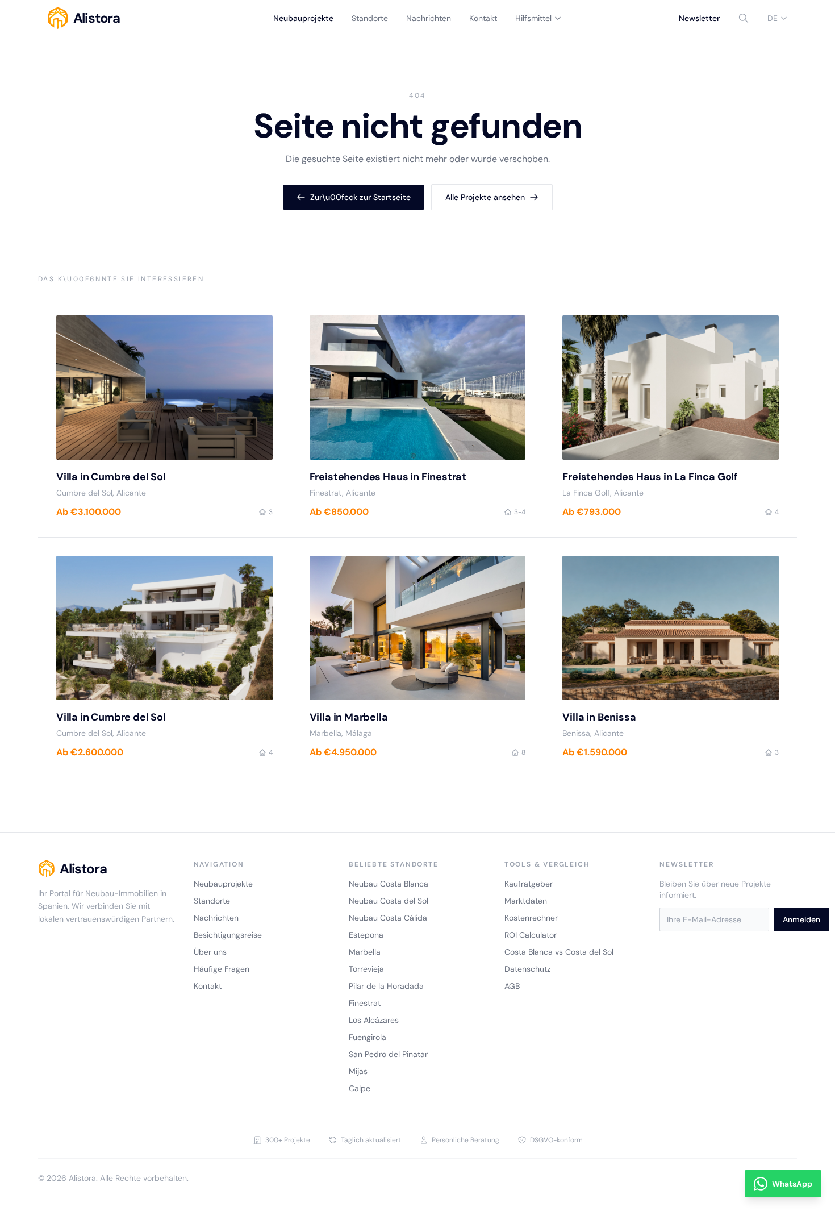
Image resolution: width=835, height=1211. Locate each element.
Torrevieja (366, 969)
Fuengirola (367, 1037)
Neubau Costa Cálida (388, 918)
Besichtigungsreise (228, 935)
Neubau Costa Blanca (388, 884)
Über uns (210, 952)
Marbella (365, 952)
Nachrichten (428, 18)
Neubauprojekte (303, 18)
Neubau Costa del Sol (388, 901)
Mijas (358, 1071)
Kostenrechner (531, 918)
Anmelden (801, 919)
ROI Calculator (530, 935)
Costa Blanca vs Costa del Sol (558, 952)
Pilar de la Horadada (386, 986)
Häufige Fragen (221, 969)
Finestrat (365, 1003)
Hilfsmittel (533, 18)
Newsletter (699, 18)
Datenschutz (527, 969)
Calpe (359, 1088)
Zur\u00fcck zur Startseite (360, 197)
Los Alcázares (374, 1020)
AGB (512, 986)
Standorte (370, 18)
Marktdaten (525, 901)
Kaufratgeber (528, 884)
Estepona (366, 935)
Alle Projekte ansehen (485, 197)
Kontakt (483, 18)
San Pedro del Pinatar (388, 1054)
